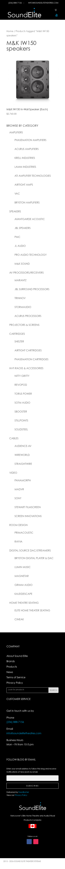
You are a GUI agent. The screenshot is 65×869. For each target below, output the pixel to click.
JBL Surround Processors (32, 289)
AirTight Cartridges (28, 350)
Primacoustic (24, 532)
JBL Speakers (23, 228)
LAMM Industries (25, 166)
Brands (10, 661)
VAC (17, 193)
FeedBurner (23, 792)
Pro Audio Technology (31, 254)
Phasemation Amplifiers (30, 140)
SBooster (21, 411)
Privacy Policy (14, 682)
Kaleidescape (23, 593)
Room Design (18, 525)
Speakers (15, 211)
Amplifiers (16, 132)
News (9, 672)
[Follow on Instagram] (35, 841)
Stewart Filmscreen (28, 507)
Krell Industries (25, 157)
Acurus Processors (28, 316)
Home (9, 31)
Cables (13, 438)
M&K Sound (22, 263)
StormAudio (23, 307)
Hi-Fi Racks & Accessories (26, 368)
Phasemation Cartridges (31, 359)
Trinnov (20, 298)
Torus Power (23, 393)
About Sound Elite (17, 656)
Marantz (21, 280)
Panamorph (23, 480)
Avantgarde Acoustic (30, 219)
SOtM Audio (22, 402)
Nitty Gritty (22, 375)
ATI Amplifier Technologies (33, 175)
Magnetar (22, 576)
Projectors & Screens (24, 324)
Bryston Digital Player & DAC (34, 558)
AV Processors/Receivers (26, 272)
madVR (19, 489)
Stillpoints (21, 420)
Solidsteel (21, 429)
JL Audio (20, 245)
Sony (18, 498)
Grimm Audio (23, 585)
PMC (17, 237)
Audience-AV (23, 446)
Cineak (19, 619)
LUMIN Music (23, 567)
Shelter (19, 341)
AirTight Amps (24, 184)
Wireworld (22, 454)
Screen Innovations (28, 516)
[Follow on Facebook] (29, 841)
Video (13, 472)
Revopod (21, 384)
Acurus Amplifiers (27, 149)
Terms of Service (15, 677)
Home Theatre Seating (24, 602)
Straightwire (23, 463)
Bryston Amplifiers (27, 202)
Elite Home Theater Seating (32, 610)
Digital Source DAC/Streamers (30, 550)
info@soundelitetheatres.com (43, 3)
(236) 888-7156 (15, 3)
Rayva (18, 541)
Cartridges (17, 333)
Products (11, 666)
